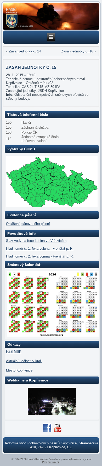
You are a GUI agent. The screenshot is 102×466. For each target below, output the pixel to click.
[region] (51, 16)
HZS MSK (13, 352)
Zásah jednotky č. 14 (25, 51)
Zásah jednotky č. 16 (77, 51)
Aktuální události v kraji (24, 361)
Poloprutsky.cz (50, 462)
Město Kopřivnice (19, 370)
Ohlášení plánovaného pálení (28, 224)
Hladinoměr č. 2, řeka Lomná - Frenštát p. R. (40, 256)
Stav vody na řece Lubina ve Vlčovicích (36, 241)
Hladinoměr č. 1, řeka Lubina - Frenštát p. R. (39, 248)
